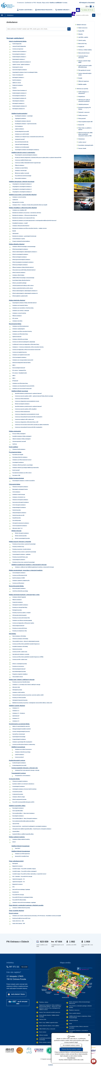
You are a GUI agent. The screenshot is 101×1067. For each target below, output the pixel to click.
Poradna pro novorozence (18, 666)
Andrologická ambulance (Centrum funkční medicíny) (24, 789)
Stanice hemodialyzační (17, 74)
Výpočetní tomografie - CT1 (18, 879)
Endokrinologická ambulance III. (19, 106)
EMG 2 (13, 375)
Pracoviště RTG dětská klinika (19, 899)
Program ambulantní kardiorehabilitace (21, 241)
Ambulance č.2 (15, 710)
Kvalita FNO (81, 31)
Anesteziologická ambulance (18, 572)
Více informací (71, 1057)
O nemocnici (20, 2)
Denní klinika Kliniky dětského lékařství (21, 280)
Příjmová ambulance (19, 165)
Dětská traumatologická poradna (22, 538)
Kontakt (80, 78)
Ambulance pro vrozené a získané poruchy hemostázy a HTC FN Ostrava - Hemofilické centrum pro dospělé (36, 915)
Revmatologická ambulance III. (19, 98)
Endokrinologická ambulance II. (19, 93)
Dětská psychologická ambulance (20, 264)
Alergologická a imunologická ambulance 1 (22, 183)
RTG (13, 886)
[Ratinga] (10, 1050)
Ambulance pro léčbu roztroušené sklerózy (22, 331)
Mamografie (15, 863)
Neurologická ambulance (18, 808)
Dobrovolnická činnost (83, 53)
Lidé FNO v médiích (83, 37)
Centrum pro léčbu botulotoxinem (22, 411)
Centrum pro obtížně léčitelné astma (23, 160)
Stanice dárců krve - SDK (18, 920)
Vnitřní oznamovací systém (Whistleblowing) (85, 66)
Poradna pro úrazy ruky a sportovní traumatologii (23, 562)
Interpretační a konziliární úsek (22, 856)
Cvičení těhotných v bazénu (18, 238)
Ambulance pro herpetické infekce (20, 305)
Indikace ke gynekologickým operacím (21, 726)
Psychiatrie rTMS (16, 475)
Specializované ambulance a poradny (20, 654)
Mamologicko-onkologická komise (20, 489)
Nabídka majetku (82, 84)
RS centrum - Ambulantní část (19, 370)
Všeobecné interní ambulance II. (19, 90)
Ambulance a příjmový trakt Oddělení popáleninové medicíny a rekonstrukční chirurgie (34, 567)
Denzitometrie (15, 892)
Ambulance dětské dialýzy (18, 275)
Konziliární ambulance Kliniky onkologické (21, 436)
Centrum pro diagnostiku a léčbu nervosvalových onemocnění (26, 349)
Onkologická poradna (17, 689)
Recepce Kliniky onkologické (18, 433)
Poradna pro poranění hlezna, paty (20, 557)
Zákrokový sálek (16, 687)
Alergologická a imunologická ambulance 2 (22, 186)
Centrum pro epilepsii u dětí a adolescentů (24, 419)
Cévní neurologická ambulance (19, 357)
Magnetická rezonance (17, 866)
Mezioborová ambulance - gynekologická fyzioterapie (24, 236)
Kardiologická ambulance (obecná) (23, 121)
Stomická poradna (16, 510)
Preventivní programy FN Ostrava (84, 108)
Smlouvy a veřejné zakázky (85, 49)
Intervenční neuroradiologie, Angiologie (21, 889)
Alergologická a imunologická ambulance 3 (22, 189)
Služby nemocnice (82, 115)
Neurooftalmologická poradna (19, 671)
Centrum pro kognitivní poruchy (19, 352)
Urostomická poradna (17, 791)
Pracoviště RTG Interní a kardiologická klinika (22, 897)
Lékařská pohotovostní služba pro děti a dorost (23, 285)
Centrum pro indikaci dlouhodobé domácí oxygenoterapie (28, 162)
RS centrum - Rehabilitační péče (19, 372)
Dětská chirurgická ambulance (22, 533)
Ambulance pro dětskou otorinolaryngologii (22, 620)
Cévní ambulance (19, 126)
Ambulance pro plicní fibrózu (21, 167)
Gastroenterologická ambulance (19, 69)
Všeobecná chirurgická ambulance (20, 486)
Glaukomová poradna (17, 649)
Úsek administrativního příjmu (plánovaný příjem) (23, 821)
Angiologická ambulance (20, 118)
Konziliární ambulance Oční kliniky (20, 646)
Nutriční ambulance (16, 80)
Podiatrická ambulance (17, 85)
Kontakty (64, 2)
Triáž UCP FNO (15, 823)
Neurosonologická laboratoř (18, 367)
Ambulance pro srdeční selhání (22, 134)
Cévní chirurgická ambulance (19, 504)
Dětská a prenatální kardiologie (19, 282)
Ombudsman (81, 139)
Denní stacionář (16, 470)
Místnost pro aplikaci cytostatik (22, 173)
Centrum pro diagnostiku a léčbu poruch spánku (23, 623)
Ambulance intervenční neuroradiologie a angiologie (24, 902)
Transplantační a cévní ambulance (22, 775)
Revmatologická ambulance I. (19, 54)
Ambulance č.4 (15, 718)
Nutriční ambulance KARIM (18, 577)
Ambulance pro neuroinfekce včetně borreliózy (23, 307)
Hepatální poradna (16, 517)
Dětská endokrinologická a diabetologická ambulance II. (24, 290)
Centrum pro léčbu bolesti (18, 583)
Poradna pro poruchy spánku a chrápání (21, 612)
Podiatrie (14, 87)
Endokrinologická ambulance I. (19, 56)
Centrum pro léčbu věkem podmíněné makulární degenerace (26, 643)
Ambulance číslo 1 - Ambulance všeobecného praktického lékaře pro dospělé (29, 204)
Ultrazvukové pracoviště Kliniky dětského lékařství (23, 269)
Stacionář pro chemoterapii (18, 734)
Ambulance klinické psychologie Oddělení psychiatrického (25, 467)
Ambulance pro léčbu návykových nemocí (21, 459)
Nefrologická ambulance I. (18, 77)
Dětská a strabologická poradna (19, 663)
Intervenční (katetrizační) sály (21, 141)
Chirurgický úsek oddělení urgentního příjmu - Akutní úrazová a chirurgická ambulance (31, 828)
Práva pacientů (82, 118)
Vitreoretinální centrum (17, 676)
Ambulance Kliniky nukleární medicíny (21, 839)
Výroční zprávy (82, 40)
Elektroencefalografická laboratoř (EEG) (21, 362)
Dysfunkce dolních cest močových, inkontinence (23, 783)
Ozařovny (14, 444)
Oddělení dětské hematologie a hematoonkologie (23, 277)
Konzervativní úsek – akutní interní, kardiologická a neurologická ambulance (29, 826)
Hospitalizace (81, 96)
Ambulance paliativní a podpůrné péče (21, 580)
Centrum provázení (19, 757)
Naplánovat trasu (18, 994)
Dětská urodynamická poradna (19, 799)
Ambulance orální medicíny (18, 692)
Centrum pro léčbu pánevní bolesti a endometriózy (23, 744)
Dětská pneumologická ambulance (20, 249)
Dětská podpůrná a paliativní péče (20, 295)
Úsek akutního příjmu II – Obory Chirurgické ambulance (24, 818)
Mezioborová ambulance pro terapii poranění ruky (23, 217)
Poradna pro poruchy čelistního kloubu (21, 681)
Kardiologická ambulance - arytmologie (24, 115)
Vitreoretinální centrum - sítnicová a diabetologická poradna (25, 641)
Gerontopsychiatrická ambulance (19, 457)
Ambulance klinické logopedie (19, 597)
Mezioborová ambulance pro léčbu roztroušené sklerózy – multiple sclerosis (29, 228)
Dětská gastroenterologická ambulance (21, 259)
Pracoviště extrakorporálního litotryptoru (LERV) (23, 802)
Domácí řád (81, 124)
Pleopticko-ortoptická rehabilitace (20, 674)
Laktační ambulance (19, 754)
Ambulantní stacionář (20, 139)
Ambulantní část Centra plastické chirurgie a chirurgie (27, 770)
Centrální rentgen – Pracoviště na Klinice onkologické (24, 871)
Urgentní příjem (15, 831)
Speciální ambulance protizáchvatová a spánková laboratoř (28, 393)
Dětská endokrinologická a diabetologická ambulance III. (25, 293)
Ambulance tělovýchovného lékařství (20, 225)
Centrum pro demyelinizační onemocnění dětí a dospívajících (28, 416)
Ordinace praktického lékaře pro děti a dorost (22, 288)
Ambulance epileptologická (18, 328)
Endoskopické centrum (17, 67)
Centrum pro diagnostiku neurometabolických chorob (27, 401)
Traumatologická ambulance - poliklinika (21, 554)
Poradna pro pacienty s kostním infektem (21, 549)
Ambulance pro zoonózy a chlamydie (20, 310)
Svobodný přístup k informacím (83, 56)
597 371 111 (14, 967)
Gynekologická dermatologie (18, 736)
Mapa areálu (45, 2)
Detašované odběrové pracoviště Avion (21, 918)
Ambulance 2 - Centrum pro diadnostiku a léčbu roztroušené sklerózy (28, 347)
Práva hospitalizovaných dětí (85, 121)
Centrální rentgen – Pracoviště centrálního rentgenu (24, 868)
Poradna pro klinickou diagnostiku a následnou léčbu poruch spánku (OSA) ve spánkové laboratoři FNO (38, 157)
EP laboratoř (15, 380)
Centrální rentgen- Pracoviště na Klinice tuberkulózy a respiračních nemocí (29, 873)
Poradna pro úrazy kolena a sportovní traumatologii (23, 544)
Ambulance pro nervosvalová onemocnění (21, 388)
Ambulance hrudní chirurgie (18, 494)
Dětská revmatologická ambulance (20, 254)
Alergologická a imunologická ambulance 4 (22, 191)
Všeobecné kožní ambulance (18, 449)
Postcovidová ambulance (20, 178)
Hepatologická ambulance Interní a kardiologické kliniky (24, 72)
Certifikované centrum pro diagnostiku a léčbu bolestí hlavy (25, 344)
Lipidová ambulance (19, 128)
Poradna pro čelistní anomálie (19, 697)
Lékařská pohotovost (83, 104)
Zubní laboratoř (15, 715)
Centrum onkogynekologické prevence (21, 731)
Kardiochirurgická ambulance (19, 762)
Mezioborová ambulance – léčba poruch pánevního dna (24, 215)
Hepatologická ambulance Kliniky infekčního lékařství (24, 302)
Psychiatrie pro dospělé (17, 454)
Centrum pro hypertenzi (17, 48)
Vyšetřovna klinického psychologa (20, 591)
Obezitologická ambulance (18, 100)
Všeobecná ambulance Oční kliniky (20, 638)
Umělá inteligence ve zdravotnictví (83, 92)
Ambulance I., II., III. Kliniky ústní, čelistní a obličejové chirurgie (26, 684)
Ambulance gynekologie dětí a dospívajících (22, 741)
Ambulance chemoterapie (21, 170)
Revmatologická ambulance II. (19, 95)
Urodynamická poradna (17, 794)
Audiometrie (15, 199)
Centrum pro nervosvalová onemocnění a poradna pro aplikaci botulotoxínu (32, 424)
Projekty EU (81, 46)
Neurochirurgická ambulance (19, 588)
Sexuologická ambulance (18, 462)
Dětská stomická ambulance (18, 272)
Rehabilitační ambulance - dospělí (20, 223)
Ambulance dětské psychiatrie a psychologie (22, 464)
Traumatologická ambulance (18, 559)
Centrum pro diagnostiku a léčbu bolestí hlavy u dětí (26, 422)
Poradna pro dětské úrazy (18, 546)
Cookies (50, 1064)
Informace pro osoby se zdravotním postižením (84, 100)
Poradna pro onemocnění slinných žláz (21, 617)
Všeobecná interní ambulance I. (19, 51)
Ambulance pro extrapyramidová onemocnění (22, 359)
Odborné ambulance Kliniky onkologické (21, 438)
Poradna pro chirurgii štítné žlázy (19, 607)
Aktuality (39, 2)
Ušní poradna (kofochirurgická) (19, 615)
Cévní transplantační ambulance (19, 525)
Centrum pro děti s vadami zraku (19, 651)
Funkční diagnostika (16, 43)
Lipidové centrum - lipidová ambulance (21, 64)
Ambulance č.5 (15, 721)
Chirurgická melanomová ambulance (20, 523)
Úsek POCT (17, 848)
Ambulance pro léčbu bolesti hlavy (20, 334)
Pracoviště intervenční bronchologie (23, 175)
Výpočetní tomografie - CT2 (18, 881)
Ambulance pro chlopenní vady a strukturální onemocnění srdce (29, 136)
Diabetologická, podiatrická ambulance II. (21, 61)
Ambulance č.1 (15, 708)
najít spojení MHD (21, 1002)
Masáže (14, 230)
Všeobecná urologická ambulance (20, 781)
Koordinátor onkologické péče (85, 145)
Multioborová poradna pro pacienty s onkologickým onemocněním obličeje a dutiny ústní (32, 702)
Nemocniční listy (82, 43)
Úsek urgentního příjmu (17, 810)
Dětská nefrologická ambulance (19, 256)
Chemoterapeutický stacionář (19, 441)
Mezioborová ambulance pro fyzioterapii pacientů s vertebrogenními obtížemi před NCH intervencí (34, 220)
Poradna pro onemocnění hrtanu (19, 628)
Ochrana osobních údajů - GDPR (84, 61)
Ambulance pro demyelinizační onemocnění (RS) (23, 385)
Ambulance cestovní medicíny (19, 197)
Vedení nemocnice (82, 27)
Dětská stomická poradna (21, 535)
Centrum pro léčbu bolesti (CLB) (19, 575)
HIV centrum (15, 318)
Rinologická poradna (17, 610)
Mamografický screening (18, 202)
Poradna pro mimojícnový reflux (19, 630)
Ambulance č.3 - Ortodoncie (18, 713)
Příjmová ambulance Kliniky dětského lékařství (23, 267)
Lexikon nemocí (82, 142)
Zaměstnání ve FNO (30, 2)
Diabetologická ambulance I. (18, 59)
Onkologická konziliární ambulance (20, 604)
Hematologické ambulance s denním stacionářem (23, 480)
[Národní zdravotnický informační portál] (28, 1050)
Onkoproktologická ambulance (19, 512)
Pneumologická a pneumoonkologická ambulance (26, 154)
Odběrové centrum (16, 82)
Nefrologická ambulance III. (18, 108)
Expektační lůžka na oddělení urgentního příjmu (23, 834)
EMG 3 (13, 365)
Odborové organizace (83, 81)
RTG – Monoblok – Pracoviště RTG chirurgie (22, 876)
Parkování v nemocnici (84, 112)
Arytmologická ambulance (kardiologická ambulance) (27, 149)
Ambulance (10, 15)
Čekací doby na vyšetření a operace (84, 128)
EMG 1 (13, 378)
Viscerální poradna (16, 520)
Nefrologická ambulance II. (18, 103)
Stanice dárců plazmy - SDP (18, 923)
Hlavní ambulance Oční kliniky (19, 636)
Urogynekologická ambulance (19, 739)
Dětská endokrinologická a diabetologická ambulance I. (24, 251)
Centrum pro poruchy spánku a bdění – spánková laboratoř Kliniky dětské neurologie (34, 396)
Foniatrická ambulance (17, 602)
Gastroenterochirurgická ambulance (20, 502)
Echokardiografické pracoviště (22, 131)
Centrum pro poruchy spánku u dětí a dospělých (26, 409)
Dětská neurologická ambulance (22, 403)
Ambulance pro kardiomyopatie (22, 147)
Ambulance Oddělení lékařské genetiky (21, 907)
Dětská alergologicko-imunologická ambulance (23, 262)
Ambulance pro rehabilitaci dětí (19, 210)
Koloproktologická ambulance (19, 507)
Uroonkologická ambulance (18, 786)
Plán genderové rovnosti (84, 70)
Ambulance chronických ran (18, 497)
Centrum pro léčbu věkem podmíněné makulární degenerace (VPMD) (27, 656)
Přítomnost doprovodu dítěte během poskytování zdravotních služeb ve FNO (85, 134)
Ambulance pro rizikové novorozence (23, 749)
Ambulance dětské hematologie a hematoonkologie (23, 246)
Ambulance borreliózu (17, 320)
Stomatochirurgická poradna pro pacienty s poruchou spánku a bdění (27, 694)
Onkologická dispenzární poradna (19, 700)
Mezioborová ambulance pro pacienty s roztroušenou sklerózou (26, 212)
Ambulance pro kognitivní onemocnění (21, 354)
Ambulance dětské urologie (18, 796)
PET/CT (14, 841)
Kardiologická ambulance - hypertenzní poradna (25, 123)
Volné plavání (15, 233)
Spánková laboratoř (16, 336)
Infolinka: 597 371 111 (88, 10)
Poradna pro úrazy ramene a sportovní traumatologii (24, 551)
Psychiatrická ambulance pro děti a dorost (21, 472)
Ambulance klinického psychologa (20, 339)
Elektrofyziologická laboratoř (18, 668)
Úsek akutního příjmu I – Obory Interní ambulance (23, 813)
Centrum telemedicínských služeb (84, 74)
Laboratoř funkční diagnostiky (19, 46)
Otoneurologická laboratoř (18, 625)
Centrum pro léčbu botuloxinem (22, 398)
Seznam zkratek (82, 148)
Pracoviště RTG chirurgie (18, 894)
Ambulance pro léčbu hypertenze (22, 853)
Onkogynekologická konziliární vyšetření (21, 728)
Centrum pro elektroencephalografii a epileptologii (23, 341)
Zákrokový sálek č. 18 (17, 528)
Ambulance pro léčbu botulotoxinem (20, 326)
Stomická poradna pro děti (18, 515)
